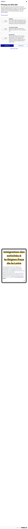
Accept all (7, 45)
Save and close (14, 48)
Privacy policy (4, 15)
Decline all (20, 45)
